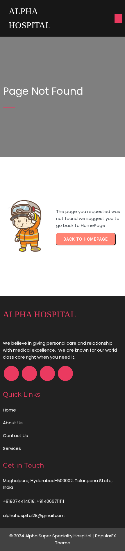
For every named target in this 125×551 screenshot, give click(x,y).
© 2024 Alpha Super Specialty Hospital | (52, 536)
